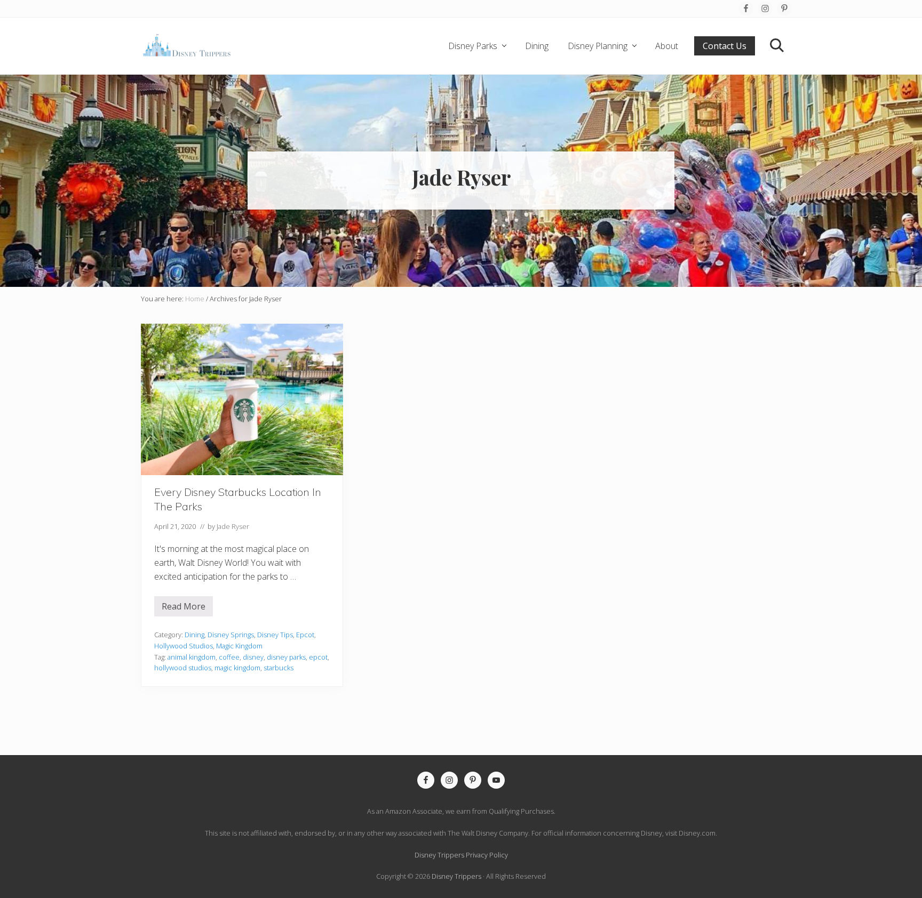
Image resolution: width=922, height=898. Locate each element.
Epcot (305, 634)
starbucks (278, 667)
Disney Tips (275, 634)
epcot (318, 657)
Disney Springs (231, 634)
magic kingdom (237, 667)
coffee (229, 657)
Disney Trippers (456, 876)
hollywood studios (182, 667)
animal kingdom (192, 657)
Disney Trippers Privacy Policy (461, 855)
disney (253, 657)
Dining (194, 634)
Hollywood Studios (183, 646)
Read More (183, 608)
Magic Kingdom (239, 646)
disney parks (286, 657)
